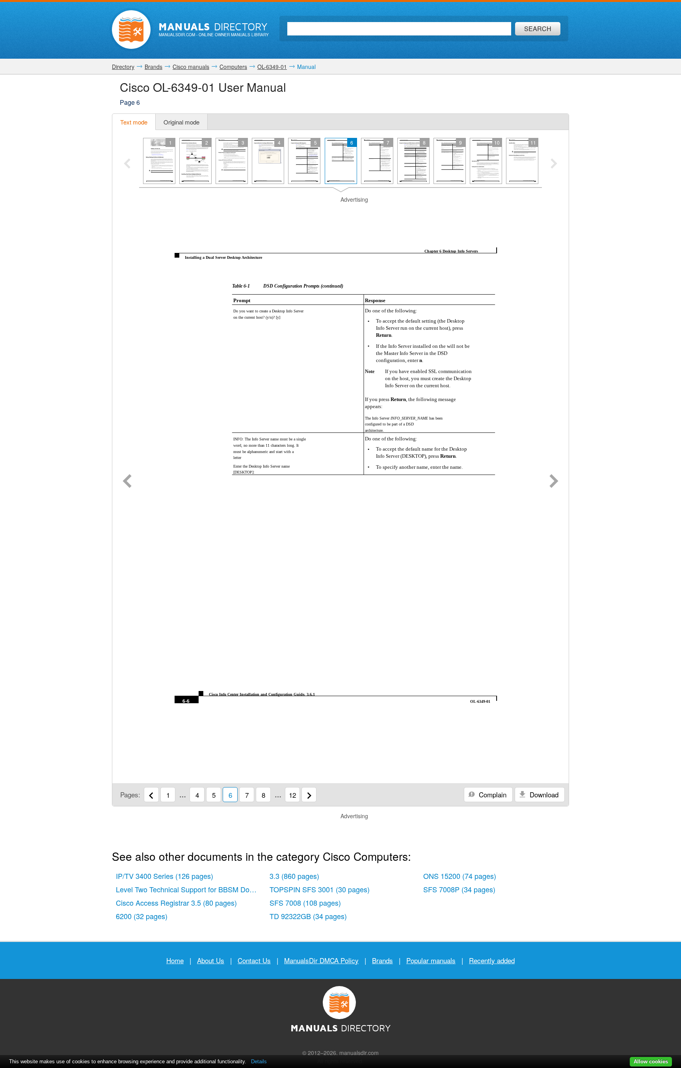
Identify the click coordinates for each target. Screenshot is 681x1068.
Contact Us (254, 960)
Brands (382, 960)
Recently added (492, 960)
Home (175, 960)
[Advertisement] (340, 213)
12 (292, 795)
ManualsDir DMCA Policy (321, 960)
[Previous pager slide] (127, 164)
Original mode (181, 122)
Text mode (133, 122)
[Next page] (554, 482)
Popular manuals (431, 960)
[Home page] (131, 29)
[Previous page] (127, 482)
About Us (210, 960)
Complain (491, 794)
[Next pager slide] (554, 164)
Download (543, 794)
